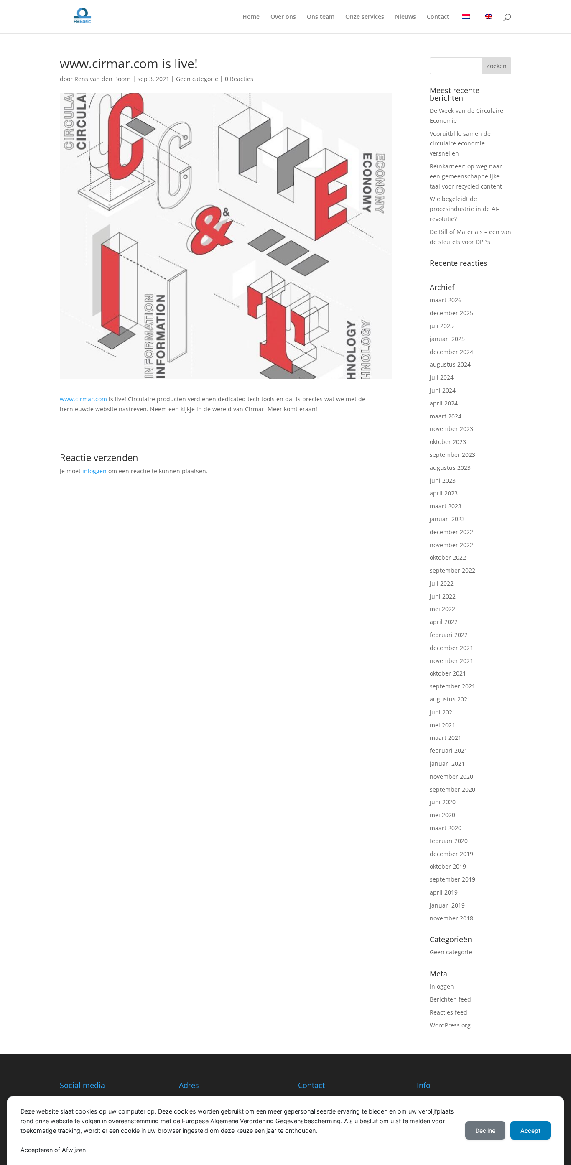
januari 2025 (447, 339)
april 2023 (444, 493)
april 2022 (444, 622)
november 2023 (451, 429)
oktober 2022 (448, 557)
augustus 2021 (450, 699)
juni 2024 (443, 390)
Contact (438, 17)
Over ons (283, 17)
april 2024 (444, 403)
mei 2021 (442, 725)
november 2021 (451, 661)
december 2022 (451, 532)
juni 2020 (443, 802)
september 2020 (452, 789)
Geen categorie (197, 79)
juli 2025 (442, 326)
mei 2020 (442, 815)
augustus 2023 (450, 468)
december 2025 (451, 313)
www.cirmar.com (83, 399)
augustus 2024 (450, 364)
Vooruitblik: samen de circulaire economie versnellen (460, 144)
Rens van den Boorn (102, 79)
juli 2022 (442, 583)
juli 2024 (442, 377)
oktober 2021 (448, 673)
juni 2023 (443, 480)
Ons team (320, 17)
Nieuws (405, 17)
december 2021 (451, 648)
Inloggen (442, 986)
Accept (530, 1130)
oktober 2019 (448, 866)
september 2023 (452, 455)
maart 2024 (445, 416)
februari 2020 (449, 841)
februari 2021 (449, 751)
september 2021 (452, 686)
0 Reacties (239, 79)
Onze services (364, 17)
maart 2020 (445, 828)
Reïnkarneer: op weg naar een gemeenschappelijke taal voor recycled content (466, 176)
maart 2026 (445, 300)
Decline (485, 1130)
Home (251, 17)
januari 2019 (447, 905)
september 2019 (452, 879)
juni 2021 (443, 712)
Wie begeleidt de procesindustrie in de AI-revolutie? (464, 209)
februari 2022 (449, 635)
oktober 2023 (448, 442)
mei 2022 (442, 609)
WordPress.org (450, 1025)
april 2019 (444, 892)
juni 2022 (443, 596)
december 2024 (451, 352)
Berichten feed (450, 999)
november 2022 (451, 545)
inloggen (94, 471)
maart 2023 (445, 506)
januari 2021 (447, 763)
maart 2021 (445, 738)
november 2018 (451, 918)
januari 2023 (447, 519)
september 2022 (452, 570)
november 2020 (451, 776)
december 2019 (451, 854)
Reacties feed (448, 1012)
